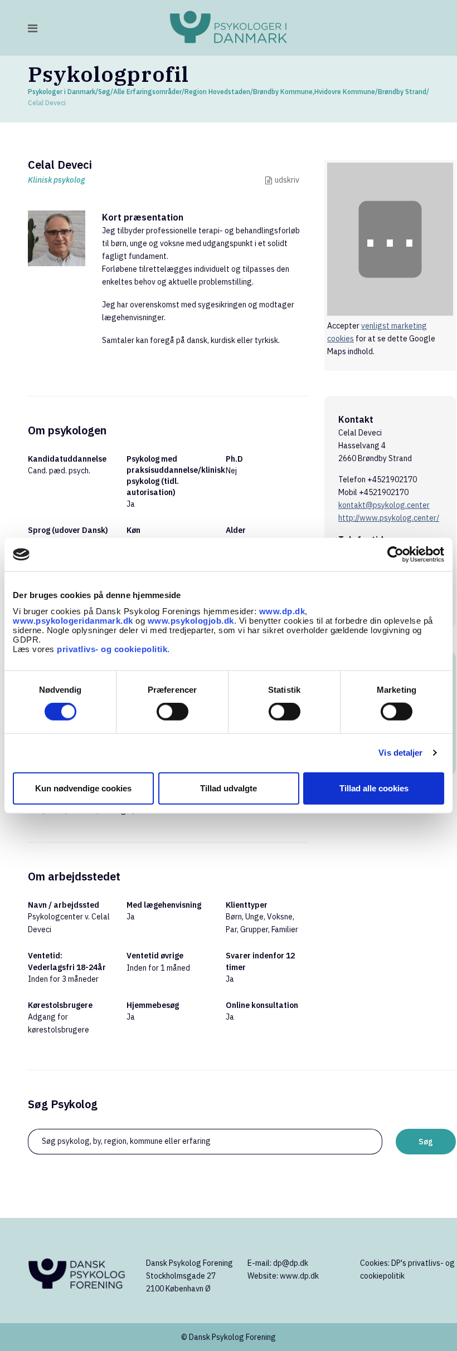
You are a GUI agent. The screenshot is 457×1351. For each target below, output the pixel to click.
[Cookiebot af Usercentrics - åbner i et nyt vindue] (395, 554)
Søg (104, 91)
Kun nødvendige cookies (83, 787)
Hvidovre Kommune (344, 91)
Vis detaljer (400, 752)
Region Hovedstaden (217, 91)
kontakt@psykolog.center (384, 505)
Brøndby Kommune (283, 91)
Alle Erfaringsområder (147, 91)
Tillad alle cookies (374, 787)
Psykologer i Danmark (61, 91)
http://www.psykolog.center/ (388, 518)
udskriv (287, 180)
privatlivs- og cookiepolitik (112, 648)
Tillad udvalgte (228, 787)
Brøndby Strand (402, 91)
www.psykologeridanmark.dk (73, 620)
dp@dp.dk (290, 1263)
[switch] (172, 712)
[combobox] (205, 1141)
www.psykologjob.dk (191, 620)
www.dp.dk (282, 610)
